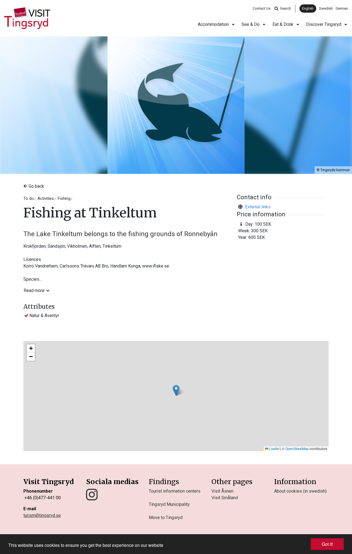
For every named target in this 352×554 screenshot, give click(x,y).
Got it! (327, 544)
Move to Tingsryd (166, 517)
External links (258, 206)
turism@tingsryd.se (42, 515)
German (342, 8)
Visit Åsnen (222, 491)
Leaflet (273, 448)
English (308, 8)
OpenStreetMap (297, 448)
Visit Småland (224, 497)
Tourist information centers (174, 491)
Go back (36, 186)
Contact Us (261, 8)
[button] (176, 390)
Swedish (326, 8)
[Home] (27, 18)
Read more (34, 290)
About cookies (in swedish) (300, 491)
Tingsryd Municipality (169, 504)
